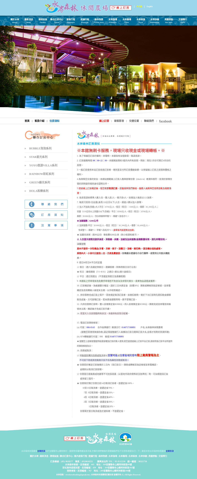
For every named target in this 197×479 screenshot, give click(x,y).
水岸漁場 (113, 456)
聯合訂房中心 (66, 456)
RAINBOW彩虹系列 (41, 173)
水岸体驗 (143, 456)
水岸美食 (133, 456)
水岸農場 (123, 456)
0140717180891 (129, 327)
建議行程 (92, 456)
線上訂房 (104, 121)
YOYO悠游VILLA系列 (43, 165)
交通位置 (134, 121)
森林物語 (102, 456)
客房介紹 (39, 121)
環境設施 (54, 456)
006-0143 (90, 327)
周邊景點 (153, 456)
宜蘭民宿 (41, 451)
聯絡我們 (149, 121)
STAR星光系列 (38, 156)
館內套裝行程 (80, 456)
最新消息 (44, 456)
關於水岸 (34, 456)
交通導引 (163, 456)
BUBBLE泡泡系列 (40, 148)
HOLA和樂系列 (38, 190)
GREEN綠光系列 (39, 182)
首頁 (27, 121)
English (150, 6)
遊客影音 (119, 121)
